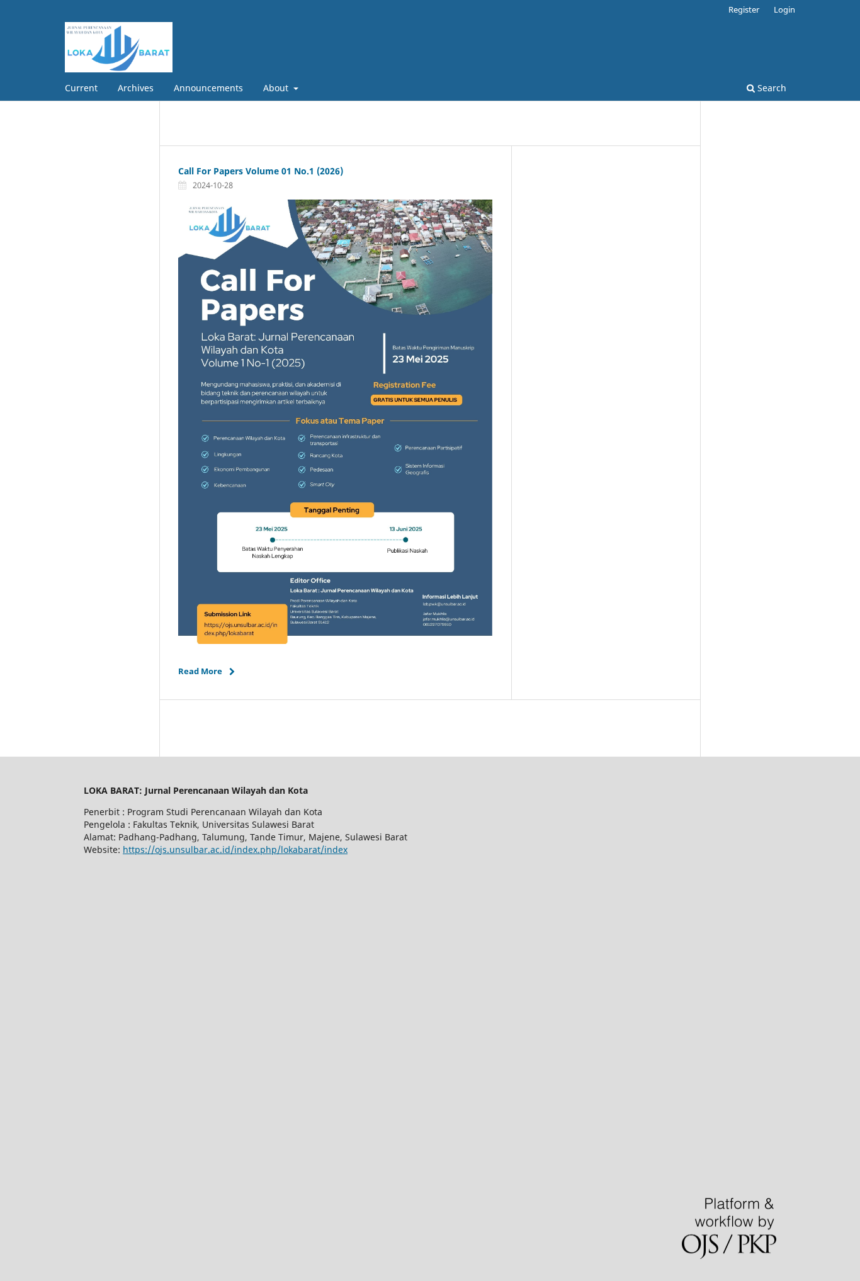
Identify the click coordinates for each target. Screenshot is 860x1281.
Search (770, 88)
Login (784, 9)
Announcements (208, 88)
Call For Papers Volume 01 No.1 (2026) (260, 171)
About (277, 88)
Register (743, 9)
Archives (136, 88)
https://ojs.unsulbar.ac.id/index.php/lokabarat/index (235, 849)
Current (81, 88)
